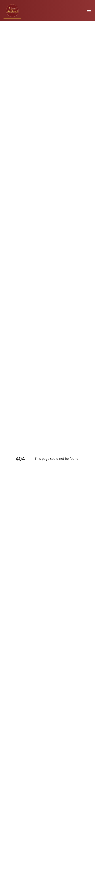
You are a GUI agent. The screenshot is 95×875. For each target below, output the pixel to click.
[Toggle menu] (88, 10)
